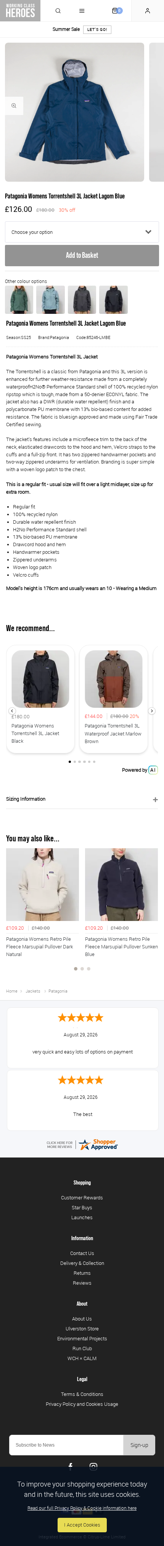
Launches (82, 1217)
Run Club (82, 1348)
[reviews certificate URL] (82, 1144)
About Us (82, 1318)
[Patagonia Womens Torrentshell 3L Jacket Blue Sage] (50, 300)
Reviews (82, 1282)
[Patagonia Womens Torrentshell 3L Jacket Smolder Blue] (82, 300)
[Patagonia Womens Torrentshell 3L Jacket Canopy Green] (19, 300)
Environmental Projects (82, 1338)
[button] (12, 711)
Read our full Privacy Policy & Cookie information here (82, 1508)
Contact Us (82, 1253)
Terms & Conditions (82, 1394)
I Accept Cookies (82, 1525)
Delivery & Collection (82, 1263)
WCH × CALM (82, 1358)
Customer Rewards (82, 1197)
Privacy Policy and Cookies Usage (82, 1404)
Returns (82, 1272)
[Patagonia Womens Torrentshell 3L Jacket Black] (113, 300)
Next (151, 914)
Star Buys (82, 1207)
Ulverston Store (82, 1328)
